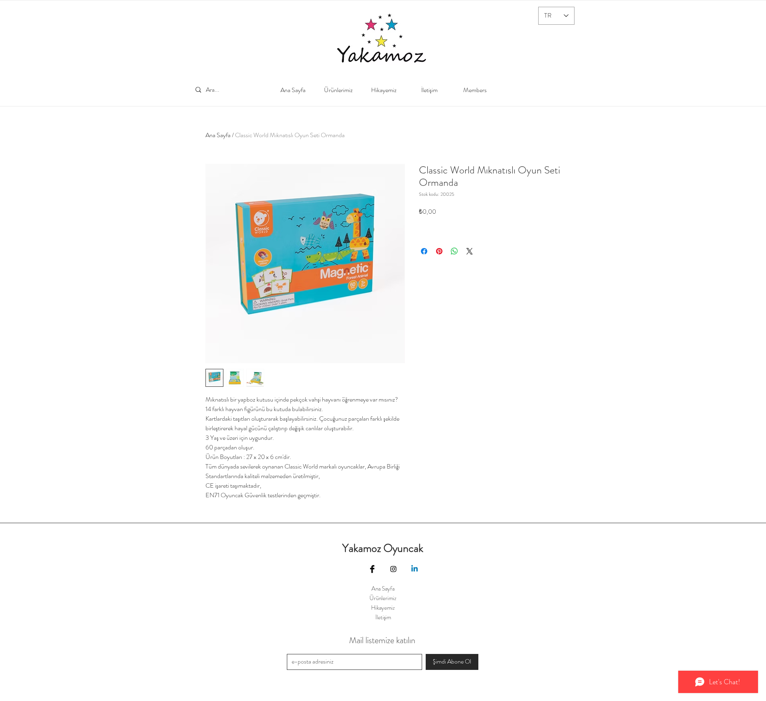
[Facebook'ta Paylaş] (424, 251)
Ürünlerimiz (383, 598)
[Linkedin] (415, 569)
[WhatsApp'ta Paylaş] (454, 251)
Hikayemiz (383, 607)
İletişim (383, 617)
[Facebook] (372, 569)
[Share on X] (469, 251)
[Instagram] (393, 569)
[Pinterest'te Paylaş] (439, 251)
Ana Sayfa (218, 135)
